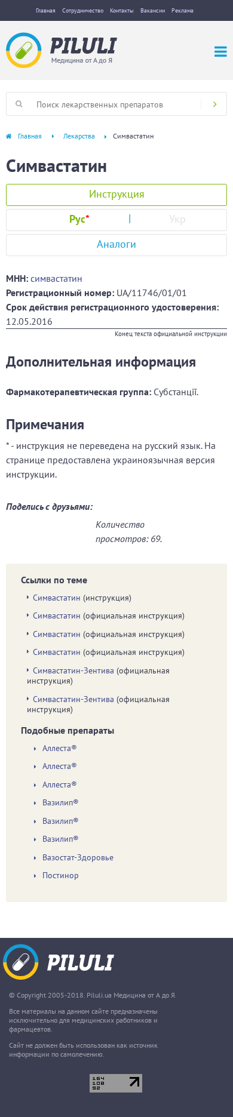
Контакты (122, 10)
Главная (46, 10)
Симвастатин (57, 597)
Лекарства (79, 135)
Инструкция (117, 194)
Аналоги (116, 244)
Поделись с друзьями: (49, 506)
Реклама (182, 10)
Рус (79, 219)
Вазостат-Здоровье (78, 858)
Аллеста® (59, 748)
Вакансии (152, 10)
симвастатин (56, 278)
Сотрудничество (82, 10)
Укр (177, 219)
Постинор (60, 875)
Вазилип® (60, 803)
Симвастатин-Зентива (73, 670)
